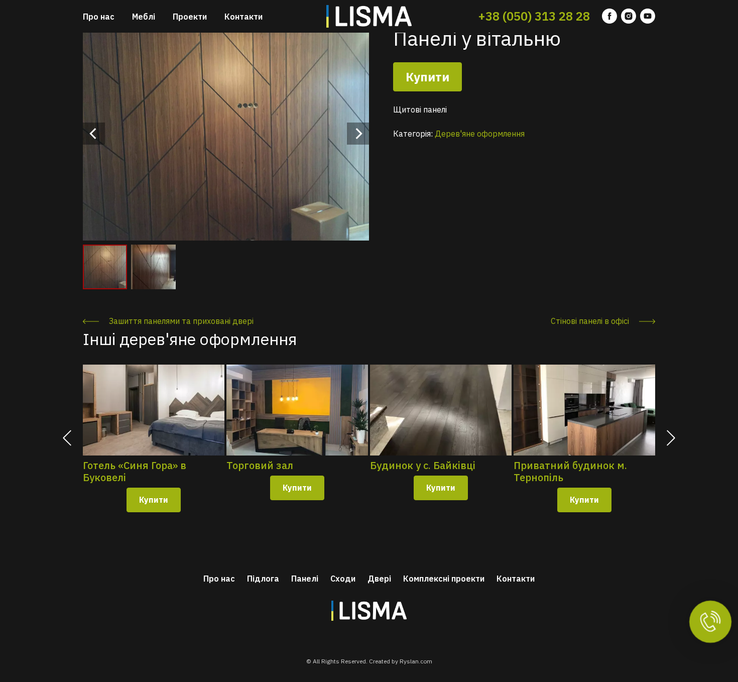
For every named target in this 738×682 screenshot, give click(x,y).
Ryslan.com (416, 661)
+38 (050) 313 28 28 (534, 16)
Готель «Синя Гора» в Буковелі (134, 472)
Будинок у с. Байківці (422, 466)
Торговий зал (259, 466)
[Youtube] (647, 17)
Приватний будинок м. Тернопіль (570, 472)
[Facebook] (609, 17)
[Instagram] (628, 17)
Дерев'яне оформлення (480, 134)
